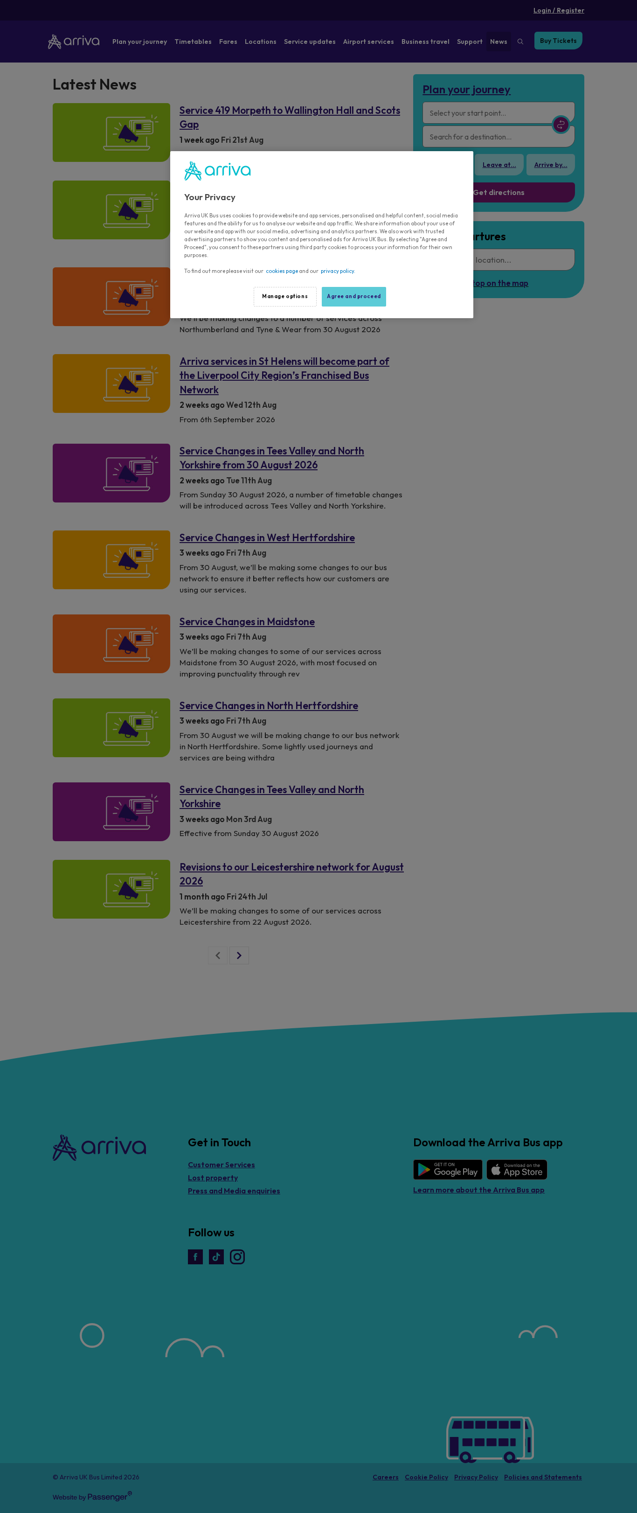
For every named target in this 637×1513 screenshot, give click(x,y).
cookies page (282, 271)
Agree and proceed (354, 296)
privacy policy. (338, 271)
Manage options (285, 296)
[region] (321, 234)
